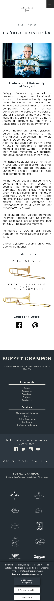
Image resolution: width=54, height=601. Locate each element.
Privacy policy (43, 477)
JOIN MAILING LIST (27, 460)
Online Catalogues (27, 419)
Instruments (27, 382)
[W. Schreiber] (39, 541)
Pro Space (27, 422)
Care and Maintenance (27, 413)
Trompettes (27, 391)
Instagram (31, 449)
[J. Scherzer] (15, 541)
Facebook (19, 325)
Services (27, 407)
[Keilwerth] (15, 526)
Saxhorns (27, 397)
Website (35, 325)
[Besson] (39, 495)
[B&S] (15, 510)
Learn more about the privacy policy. (27, 574)
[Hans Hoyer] (39, 510)
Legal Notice (31, 477)
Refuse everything (27, 590)
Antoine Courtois (27, 10)
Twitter (23, 449)
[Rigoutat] (39, 557)
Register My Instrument (27, 425)
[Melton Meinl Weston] (39, 526)
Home (20, 25)
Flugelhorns (27, 394)
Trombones (27, 400)
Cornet (27, 388)
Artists (33, 25)
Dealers (27, 416)
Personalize (27, 598)
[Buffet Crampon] (15, 495)
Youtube (38, 449)
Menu (50, 4)
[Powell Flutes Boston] (15, 557)
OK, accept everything (27, 581)
